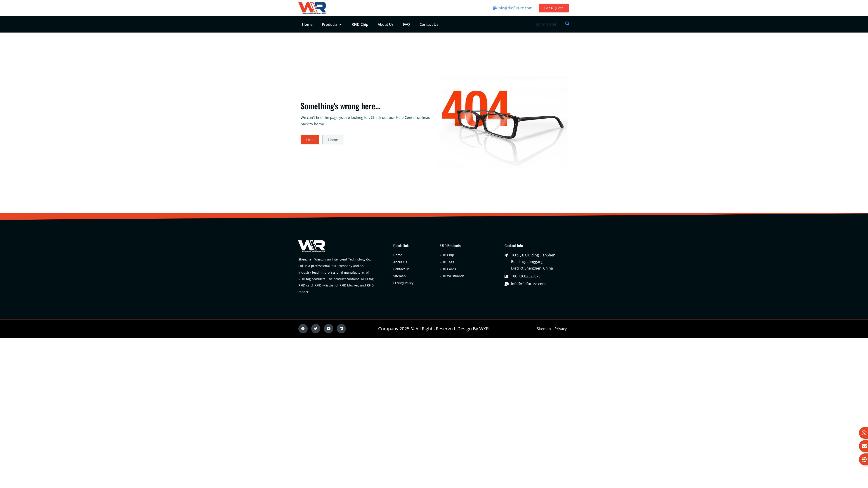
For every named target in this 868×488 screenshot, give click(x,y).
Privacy (560, 328)
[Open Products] (340, 24)
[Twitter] (316, 328)
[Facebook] (303, 328)
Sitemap (544, 328)
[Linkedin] (341, 328)
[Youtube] (328, 328)
